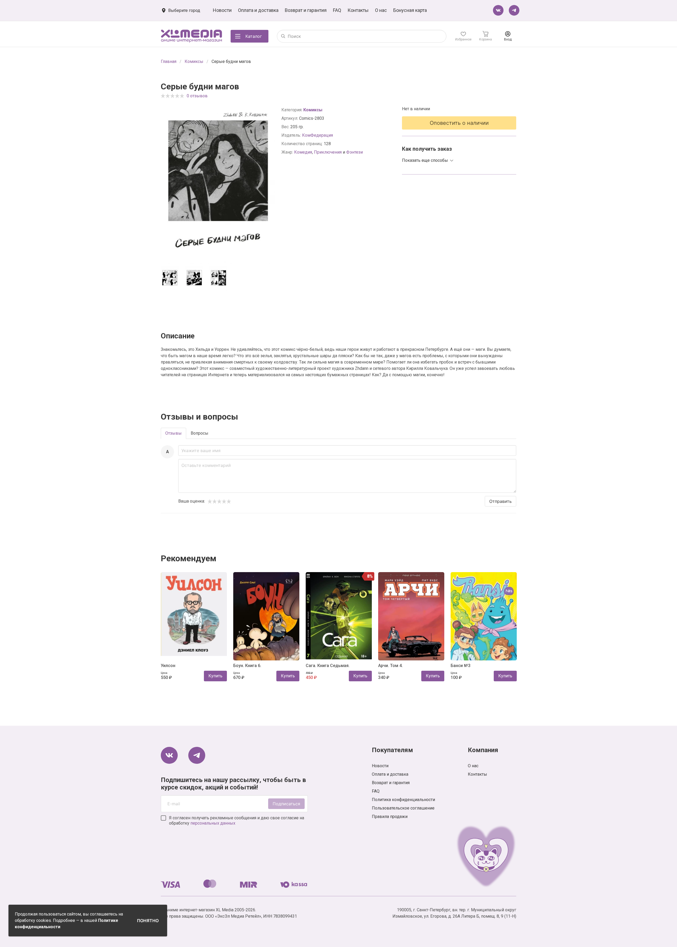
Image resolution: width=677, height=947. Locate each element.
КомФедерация (317, 135)
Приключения (328, 152)
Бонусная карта (410, 10)
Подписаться (286, 803)
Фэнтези (354, 152)
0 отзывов (197, 95)
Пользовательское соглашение (403, 808)
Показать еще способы (425, 160)
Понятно (148, 920)
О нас (381, 10)
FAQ (337, 10)
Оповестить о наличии (459, 123)
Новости (222, 10)
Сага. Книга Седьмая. (328, 665)
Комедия (303, 152)
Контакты (358, 10)
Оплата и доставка (258, 10)
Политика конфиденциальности (403, 799)
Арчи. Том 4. (390, 665)
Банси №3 (460, 665)
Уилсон (168, 665)
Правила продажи (390, 816)
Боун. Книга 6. (247, 665)
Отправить (500, 501)
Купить (215, 675)
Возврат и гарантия (306, 10)
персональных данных (212, 823)
